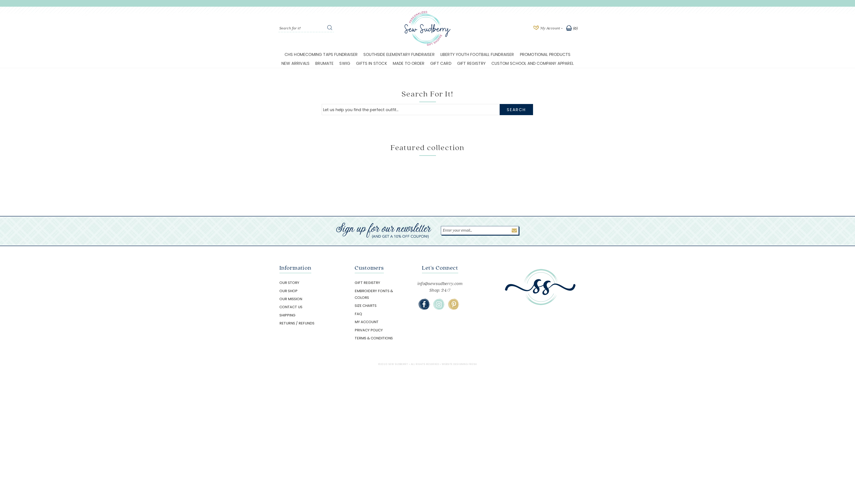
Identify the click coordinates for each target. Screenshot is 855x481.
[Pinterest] (453, 304)
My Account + (551, 28)
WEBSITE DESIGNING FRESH (459, 364)
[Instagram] (439, 304)
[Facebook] (424, 304)
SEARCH (516, 109)
